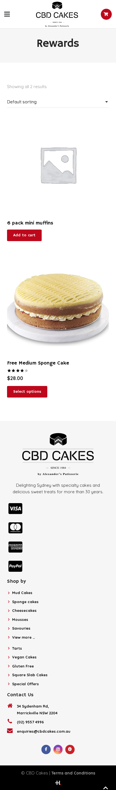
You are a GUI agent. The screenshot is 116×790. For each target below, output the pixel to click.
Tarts (17, 648)
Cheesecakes (24, 610)
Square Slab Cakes (30, 675)
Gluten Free (23, 666)
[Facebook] (46, 749)
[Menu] (7, 14)
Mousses (20, 619)
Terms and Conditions (73, 773)
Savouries (21, 628)
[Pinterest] (70, 749)
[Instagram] (58, 749)
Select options (27, 391)
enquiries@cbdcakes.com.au (43, 731)
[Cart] (106, 14)
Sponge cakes (25, 601)
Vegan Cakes (24, 657)
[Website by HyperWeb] (58, 782)
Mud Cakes (22, 592)
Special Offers (25, 684)
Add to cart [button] (24, 235)
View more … (23, 637)
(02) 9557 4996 (30, 722)
